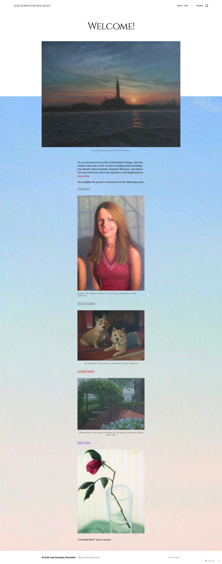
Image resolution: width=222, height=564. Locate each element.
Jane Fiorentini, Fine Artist (32, 5)
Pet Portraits (86, 303)
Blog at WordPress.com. (89, 557)
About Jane (83, 175)
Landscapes (85, 371)
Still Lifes (84, 443)
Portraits (83, 189)
